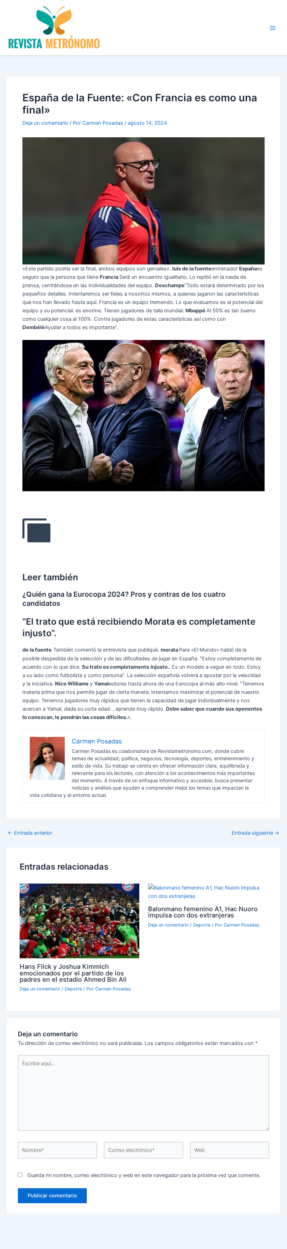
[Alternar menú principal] (272, 28)
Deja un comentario (45, 123)
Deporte (73, 989)
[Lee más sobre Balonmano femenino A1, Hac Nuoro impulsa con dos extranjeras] (207, 891)
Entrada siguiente (255, 833)
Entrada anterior (30, 833)
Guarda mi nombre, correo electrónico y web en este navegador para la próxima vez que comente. (143, 1175)
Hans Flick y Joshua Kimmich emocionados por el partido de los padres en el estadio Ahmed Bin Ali (73, 973)
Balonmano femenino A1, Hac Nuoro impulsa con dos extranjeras (203, 912)
